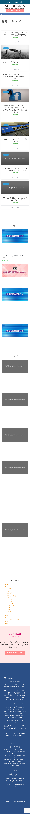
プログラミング (12, 592)
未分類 (6, 623)
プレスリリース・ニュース (12, 619)
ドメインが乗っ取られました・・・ (15, 62)
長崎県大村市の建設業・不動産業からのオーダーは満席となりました (15, 779)
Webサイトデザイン (13, 588)
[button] (1, 14)
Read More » (5, 260)
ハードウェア (8, 602)
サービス (7, 615)
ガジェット (10, 609)
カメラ (9, 607)
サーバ (9, 590)
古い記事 (7, 621)
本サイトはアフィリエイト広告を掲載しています (15, 2)
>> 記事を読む (15, 37)
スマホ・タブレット (13, 605)
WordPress (10, 594)
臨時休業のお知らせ (15, 774)
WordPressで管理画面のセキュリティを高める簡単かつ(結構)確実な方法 (15, 76)
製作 (6, 586)
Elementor (10, 600)
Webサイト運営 (12, 596)
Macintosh (10, 603)
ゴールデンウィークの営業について (12, 256)
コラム (6, 584)
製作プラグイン (12, 598)
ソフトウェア (8, 613)
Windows (10, 611)
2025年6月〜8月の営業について (15, 784)
